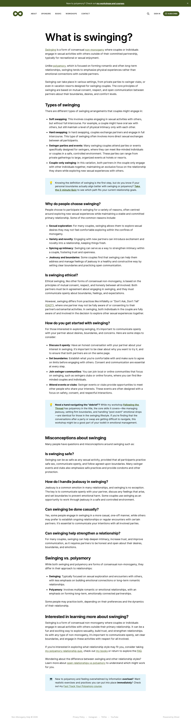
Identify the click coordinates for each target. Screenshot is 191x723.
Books (58, 14)
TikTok (104, 717)
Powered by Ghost (171, 717)
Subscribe (172, 14)
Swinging (50, 49)
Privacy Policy (79, 717)
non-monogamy (94, 49)
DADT (49, 305)
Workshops (71, 14)
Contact (85, 14)
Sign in (157, 14)
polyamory (59, 65)
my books (102, 650)
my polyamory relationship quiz (63, 650)
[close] (187, 3)
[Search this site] (148, 14)
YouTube (114, 717)
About (34, 14)
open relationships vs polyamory (86, 663)
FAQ (139, 650)
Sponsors (46, 14)
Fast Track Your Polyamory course (82, 686)
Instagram (93, 717)
